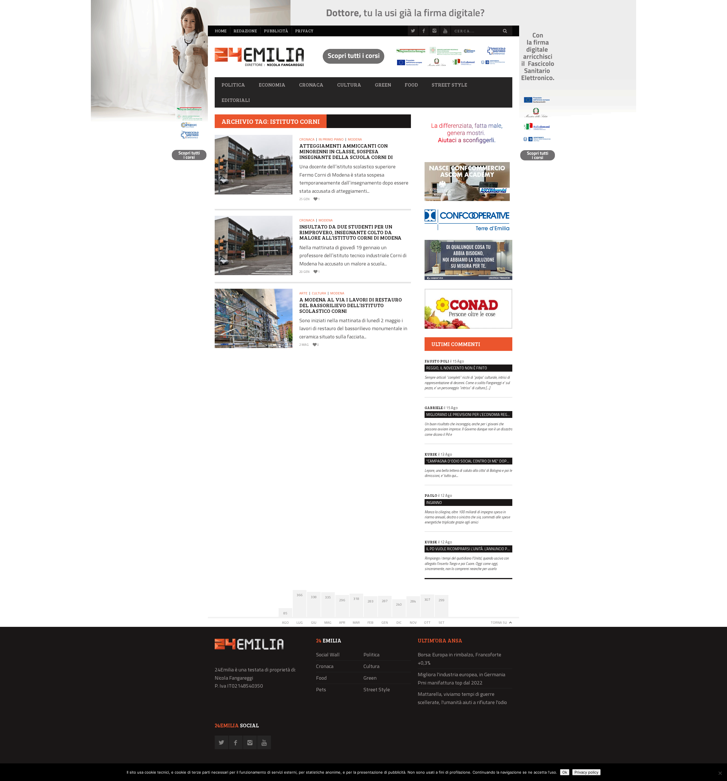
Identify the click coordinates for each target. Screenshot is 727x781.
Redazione (245, 30)
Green (383, 84)
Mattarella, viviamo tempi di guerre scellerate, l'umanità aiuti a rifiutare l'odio (462, 698)
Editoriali (236, 100)
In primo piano (331, 139)
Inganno (434, 502)
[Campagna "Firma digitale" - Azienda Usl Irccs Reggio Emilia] (411, 67)
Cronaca (311, 84)
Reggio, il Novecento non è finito (456, 368)
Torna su (499, 622)
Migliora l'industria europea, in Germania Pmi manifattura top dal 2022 (461, 678)
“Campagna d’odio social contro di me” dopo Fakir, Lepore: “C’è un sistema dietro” (469, 461)
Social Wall (328, 654)
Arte (303, 293)
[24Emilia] (259, 57)
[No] (720, 773)
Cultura (349, 84)
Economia (272, 84)
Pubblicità (276, 30)
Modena (355, 139)
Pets (321, 689)
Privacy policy (586, 772)
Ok (564, 772)
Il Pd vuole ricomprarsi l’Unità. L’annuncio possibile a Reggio (469, 549)
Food (411, 84)
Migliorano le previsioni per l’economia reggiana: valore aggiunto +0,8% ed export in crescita (469, 414)
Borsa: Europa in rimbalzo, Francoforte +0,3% (459, 659)
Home (221, 30)
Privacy (304, 30)
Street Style (449, 84)
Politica (233, 84)
